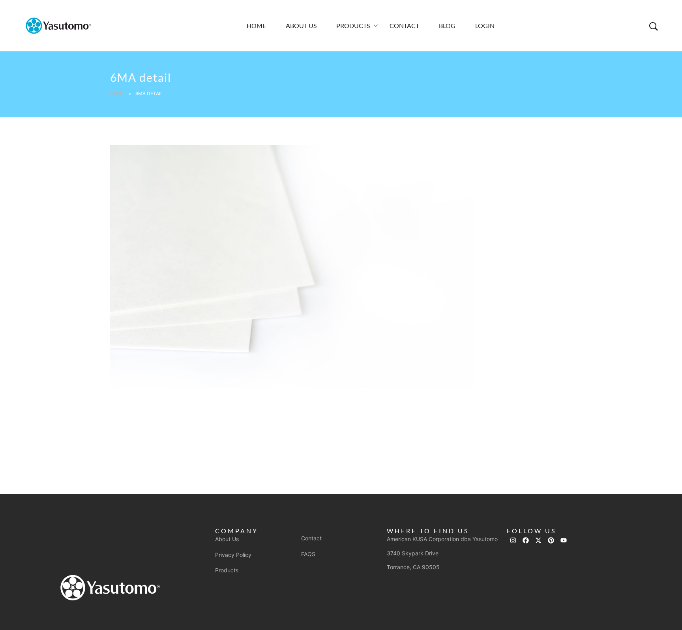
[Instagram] (513, 540)
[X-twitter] (538, 540)
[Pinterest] (551, 540)
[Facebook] (525, 540)
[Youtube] (563, 540)
